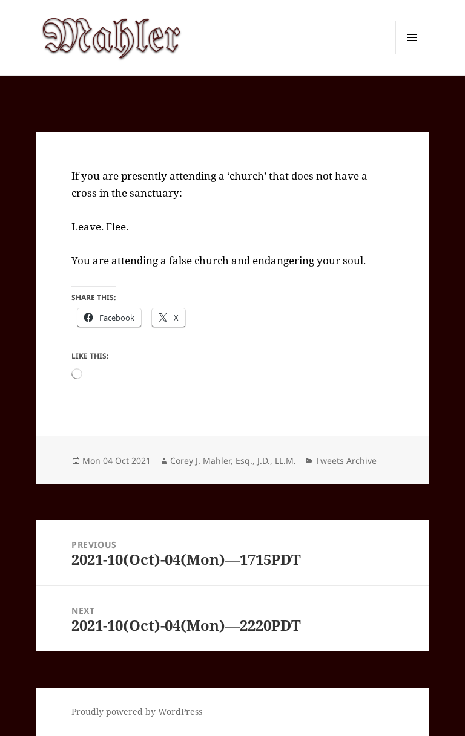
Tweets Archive (346, 460)
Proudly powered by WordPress (136, 711)
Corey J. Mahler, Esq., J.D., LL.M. (233, 460)
